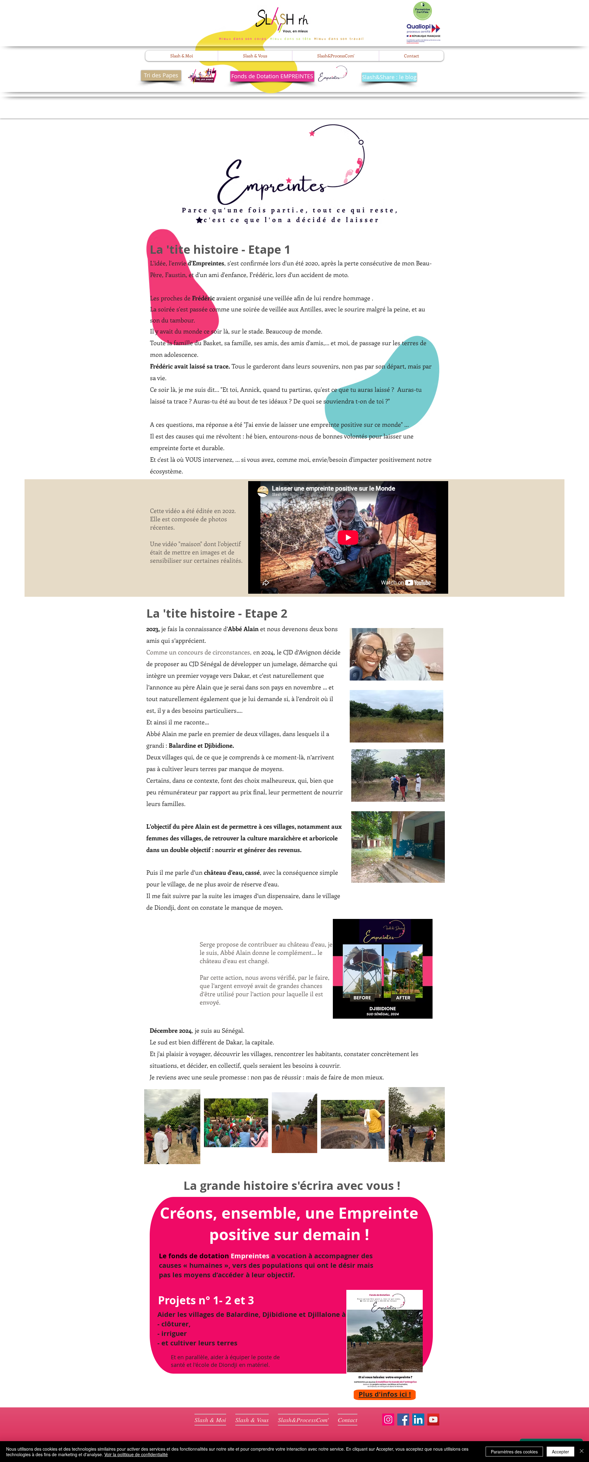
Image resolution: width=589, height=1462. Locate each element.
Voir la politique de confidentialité (136, 1454)
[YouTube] (433, 1419)
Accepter (560, 1451)
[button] (181, 56)
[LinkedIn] (418, 1419)
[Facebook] (403, 1419)
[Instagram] (388, 1419)
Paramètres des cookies (514, 1451)
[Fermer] (581, 1451)
